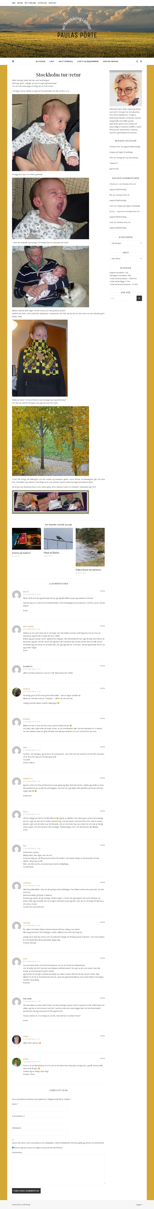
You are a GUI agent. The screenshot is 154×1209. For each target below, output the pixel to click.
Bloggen (40, 61)
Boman (26, 719)
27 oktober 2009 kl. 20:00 (31, 885)
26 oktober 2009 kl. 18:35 (31, 594)
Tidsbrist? (113, 163)
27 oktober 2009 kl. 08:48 (31, 722)
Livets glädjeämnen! (88, 61)
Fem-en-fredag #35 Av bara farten (123, 157)
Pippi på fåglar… (52, 552)
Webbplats (16, 1128)
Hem (13, 3)
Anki (25, 747)
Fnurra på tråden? (21, 552)
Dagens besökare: (117, 272)
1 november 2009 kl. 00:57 (32, 1062)
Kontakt (52, 3)
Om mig (20, 3)
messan (26, 923)
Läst (52, 61)
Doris (25, 1059)
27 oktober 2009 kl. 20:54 (31, 925)
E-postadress (18, 1116)
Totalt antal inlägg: (117, 281)
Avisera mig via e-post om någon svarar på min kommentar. (38, 1147)
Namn (15, 1104)
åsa (24, 846)
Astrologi (42, 3)
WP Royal (26, 1204)
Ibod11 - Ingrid (115, 211)
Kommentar (17, 1152)
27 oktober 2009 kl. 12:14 (31, 750)
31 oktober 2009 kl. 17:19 (31, 1039)
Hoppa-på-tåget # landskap (121, 152)
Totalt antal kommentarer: (120, 284)
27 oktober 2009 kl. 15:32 (31, 814)
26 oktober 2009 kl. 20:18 (31, 629)
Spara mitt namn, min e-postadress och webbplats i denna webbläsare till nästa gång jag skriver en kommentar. (58, 1143)
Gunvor (27, 883)
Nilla (25, 811)
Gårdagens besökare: (118, 275)
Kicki (25, 959)
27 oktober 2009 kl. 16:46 (31, 848)
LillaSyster (114, 184)
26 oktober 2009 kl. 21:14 (31, 669)
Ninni (25, 1036)
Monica (26, 689)
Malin (26, 591)
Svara (102, 591)
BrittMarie (28, 626)
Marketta (28, 778)
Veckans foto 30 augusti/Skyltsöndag (124, 146)
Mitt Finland (30, 3)
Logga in (139, 1204)
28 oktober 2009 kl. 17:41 (31, 961)
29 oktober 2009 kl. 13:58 (31, 1001)
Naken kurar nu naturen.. (89, 569)
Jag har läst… (114, 168)
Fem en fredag (110, 61)
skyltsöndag (66, 61)
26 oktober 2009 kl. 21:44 (31, 691)
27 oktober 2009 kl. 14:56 (31, 781)
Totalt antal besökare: (118, 278)
